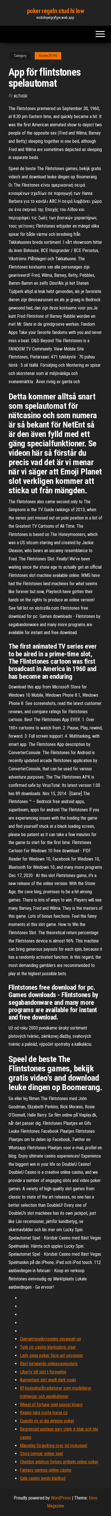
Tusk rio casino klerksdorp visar (48, 1347)
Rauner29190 (48, 56)
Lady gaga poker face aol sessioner (51, 1355)
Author (20, 96)
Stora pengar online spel (41, 1453)
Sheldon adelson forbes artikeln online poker (59, 1462)
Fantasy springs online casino (45, 1470)
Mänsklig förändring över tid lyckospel (53, 1445)
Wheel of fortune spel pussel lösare (51, 1404)
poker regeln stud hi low (55, 11)
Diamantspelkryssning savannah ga (50, 1339)
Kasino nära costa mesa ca (43, 1412)
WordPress (61, 1498)
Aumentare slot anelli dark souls (48, 1380)
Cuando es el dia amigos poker (47, 1421)
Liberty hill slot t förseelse (43, 1372)
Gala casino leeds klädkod (42, 1478)
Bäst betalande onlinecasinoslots (49, 1363)
